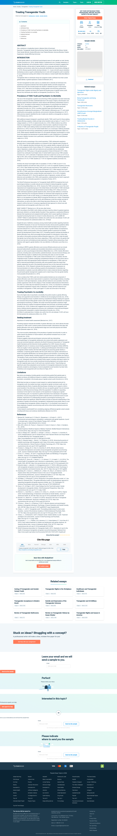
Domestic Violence (32, 793)
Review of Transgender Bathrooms (26, 613)
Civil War (15, 782)
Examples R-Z (46, 787)
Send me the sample (8, 671)
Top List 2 (30, 798)
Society (19, 6)
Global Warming (17, 776)
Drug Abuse (60, 795)
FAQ (91, 816)
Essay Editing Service (48, 801)
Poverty (30, 782)
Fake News (75, 790)
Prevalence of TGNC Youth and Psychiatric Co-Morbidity (34, 30)
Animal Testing (46, 782)
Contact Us (92, 811)
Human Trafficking (91, 782)
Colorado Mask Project (18, 801)
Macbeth (45, 776)
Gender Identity (43, 16)
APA (22, 544)
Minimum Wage (46, 784)
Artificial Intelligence (33, 790)
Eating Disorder (91, 793)
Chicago (43, 544)
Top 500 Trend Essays (18, 805)
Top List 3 (45, 798)
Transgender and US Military (86, 601)
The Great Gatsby (91, 776)
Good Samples (90, 801)
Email (48, 663)
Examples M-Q (31, 787)
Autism (15, 795)
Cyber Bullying (46, 795)
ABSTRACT (23, 26)
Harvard (36, 544)
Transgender (25, 6)
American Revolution (33, 784)
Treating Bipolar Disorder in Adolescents (85, 120)
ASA (50, 544)
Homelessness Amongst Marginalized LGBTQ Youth (89, 112)
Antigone (89, 790)
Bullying (59, 779)
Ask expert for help (7, 706)
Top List (15, 798)
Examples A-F (90, 784)
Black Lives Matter (47, 779)
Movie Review (90, 787)
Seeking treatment (25, 34)
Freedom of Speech (77, 782)
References (23, 38)
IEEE (57, 544)
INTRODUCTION (25, 28)
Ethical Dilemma (61, 790)
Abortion (45, 790)
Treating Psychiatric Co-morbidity (29, 32)
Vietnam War (31, 779)
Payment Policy (93, 821)
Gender (37, 16)
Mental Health (16, 790)
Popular (74, 795)
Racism (30, 776)
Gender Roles (60, 782)
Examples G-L (16, 787)
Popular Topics (31, 801)
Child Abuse (16, 779)
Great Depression (61, 793)
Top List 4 (59, 798)
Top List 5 (74, 798)
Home (14, 6)
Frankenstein (90, 779)
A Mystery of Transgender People (87, 126)
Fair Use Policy (93, 825)
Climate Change (76, 787)
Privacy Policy (93, 818)
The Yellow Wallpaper (77, 784)
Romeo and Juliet (61, 776)
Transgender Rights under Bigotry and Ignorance (89, 91)
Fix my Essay (60, 801)
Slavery (15, 784)
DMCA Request (93, 830)
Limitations (23, 36)
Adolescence (32, 16)
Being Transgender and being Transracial (86, 99)
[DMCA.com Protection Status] (102, 766)
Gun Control (46, 793)
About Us (92, 813)
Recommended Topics (92, 795)
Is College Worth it (32, 795)
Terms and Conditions (95, 823)
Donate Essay (93, 828)
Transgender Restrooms (85, 105)
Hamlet (74, 779)
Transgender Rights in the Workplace (58, 589)
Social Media (60, 787)
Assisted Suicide (76, 793)
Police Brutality (76, 776)
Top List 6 (89, 798)
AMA (64, 544)
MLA (29, 544)
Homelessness (61, 784)
